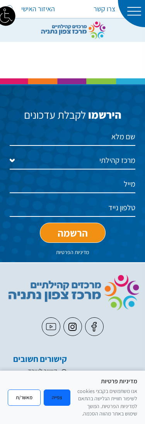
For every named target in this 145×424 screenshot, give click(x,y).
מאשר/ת (24, 397)
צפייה (57, 397)
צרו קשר (104, 8)
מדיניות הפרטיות (72, 252)
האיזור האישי (38, 8)
